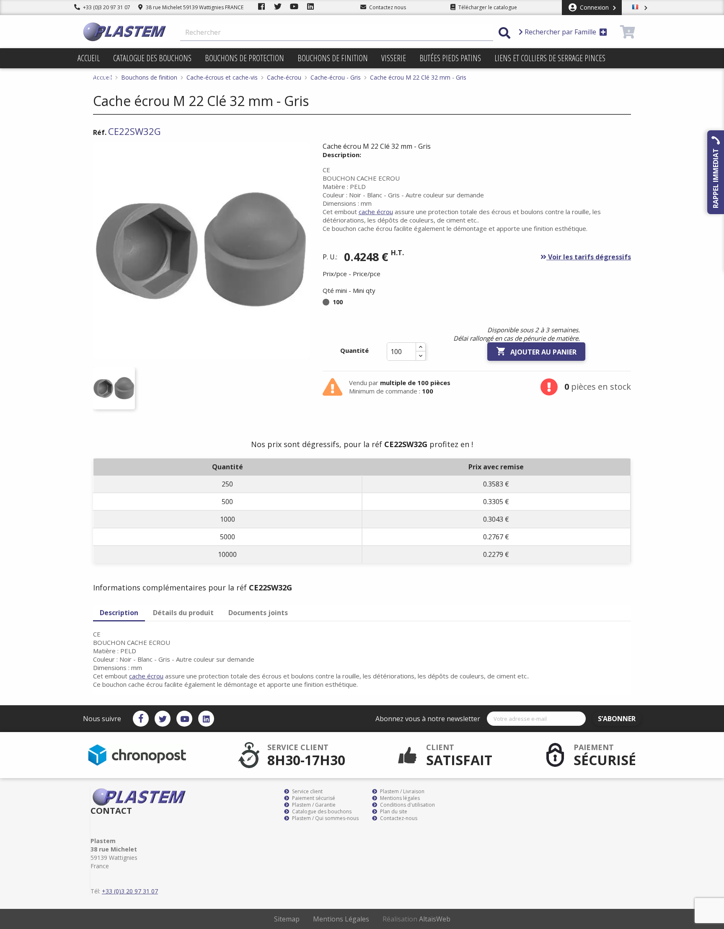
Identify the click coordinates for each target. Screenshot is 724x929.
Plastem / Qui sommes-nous (325, 818)
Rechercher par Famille (560, 31)
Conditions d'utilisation (407, 805)
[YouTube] (184, 719)
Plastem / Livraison (401, 791)
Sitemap (287, 919)
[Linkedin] (206, 719)
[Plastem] (125, 32)
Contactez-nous (398, 818)
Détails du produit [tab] (183, 612)
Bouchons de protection (244, 58)
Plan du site (393, 811)
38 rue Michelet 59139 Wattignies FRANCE (194, 7)
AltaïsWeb (434, 919)
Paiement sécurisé (313, 798)
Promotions (97, 78)
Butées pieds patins (450, 58)
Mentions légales (399, 798)
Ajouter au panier (536, 351)
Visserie (393, 58)
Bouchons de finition (332, 58)
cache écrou (376, 211)
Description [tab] (119, 612)
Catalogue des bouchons (152, 58)
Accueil (89, 58)
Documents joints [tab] (258, 612)
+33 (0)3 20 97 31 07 (106, 7)
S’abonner (617, 718)
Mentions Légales (341, 919)
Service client (307, 791)
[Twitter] (163, 719)
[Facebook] (141, 719)
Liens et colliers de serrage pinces (549, 58)
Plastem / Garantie (313, 805)
